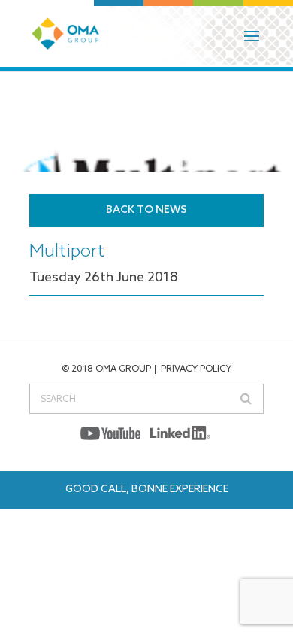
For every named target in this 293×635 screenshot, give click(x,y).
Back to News (146, 210)
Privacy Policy (196, 369)
